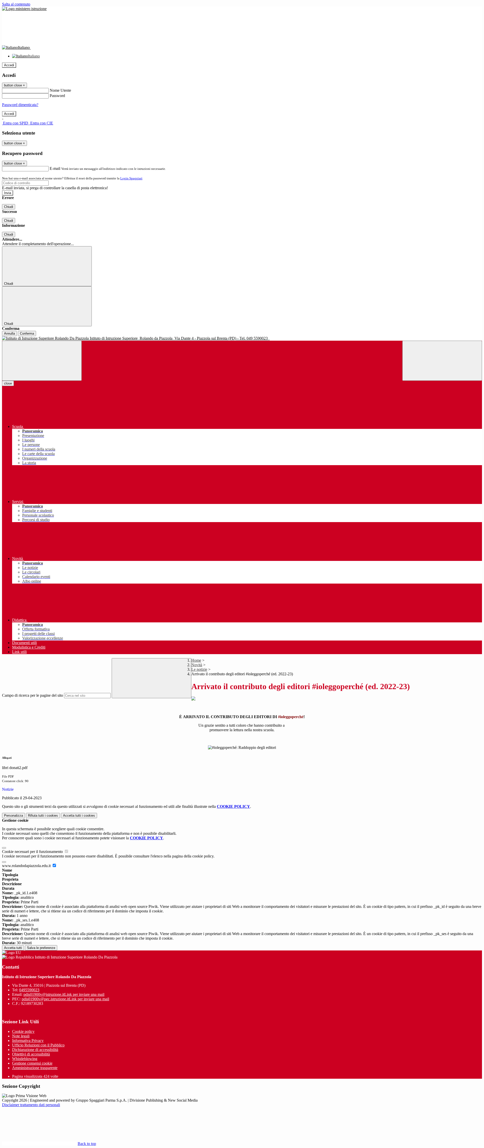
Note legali (20, 1036)
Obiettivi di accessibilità (31, 1054)
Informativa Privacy (28, 1040)
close (8, 383)
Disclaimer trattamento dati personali (31, 1105)
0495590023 (29, 990)
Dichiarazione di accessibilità (35, 1049)
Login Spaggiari (131, 178)
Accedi (9, 65)
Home (196, 660)
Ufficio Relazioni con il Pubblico (38, 1045)
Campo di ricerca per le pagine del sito (32, 695)
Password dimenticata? (20, 105)
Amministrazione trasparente (34, 1068)
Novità (196, 665)
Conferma (27, 333)
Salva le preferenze (41, 948)
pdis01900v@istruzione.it (63, 994)
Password (57, 95)
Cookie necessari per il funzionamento (33, 851)
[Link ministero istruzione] (24, 9)
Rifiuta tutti (43, 815)
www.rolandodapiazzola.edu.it (27, 866)
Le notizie (199, 669)
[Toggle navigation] (42, 361)
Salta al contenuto (16, 4)
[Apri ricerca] (442, 361)
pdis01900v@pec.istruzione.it (65, 999)
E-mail (55, 168)
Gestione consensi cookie (32, 1063)
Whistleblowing (24, 1059)
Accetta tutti (79, 815)
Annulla (9, 333)
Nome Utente (60, 90)
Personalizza (13, 815)
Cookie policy (23, 1031)
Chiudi (8, 207)
